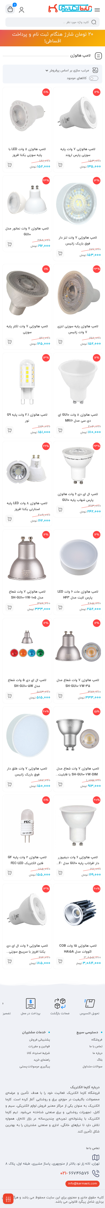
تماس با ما (95, 1046)
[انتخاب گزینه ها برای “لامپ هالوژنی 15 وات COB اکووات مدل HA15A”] (60, 961)
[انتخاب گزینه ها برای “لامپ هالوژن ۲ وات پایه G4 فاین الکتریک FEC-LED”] (9, 873)
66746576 (74, 1173)
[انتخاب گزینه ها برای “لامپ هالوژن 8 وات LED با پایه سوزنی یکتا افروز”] (9, 165)
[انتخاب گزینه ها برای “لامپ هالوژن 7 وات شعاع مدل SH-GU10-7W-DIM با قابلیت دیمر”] (60, 784)
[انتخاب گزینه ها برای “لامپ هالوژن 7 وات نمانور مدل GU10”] (9, 244)
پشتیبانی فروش (39, 1040)
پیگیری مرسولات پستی (35, 1066)
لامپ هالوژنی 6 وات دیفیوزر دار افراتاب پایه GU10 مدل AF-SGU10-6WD (78, 863)
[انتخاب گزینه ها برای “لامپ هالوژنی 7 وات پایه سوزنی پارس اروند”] (60, 165)
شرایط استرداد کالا (38, 1053)
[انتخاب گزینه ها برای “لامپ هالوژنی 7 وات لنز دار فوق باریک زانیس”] (60, 253)
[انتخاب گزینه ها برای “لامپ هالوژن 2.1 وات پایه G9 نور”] (9, 430)
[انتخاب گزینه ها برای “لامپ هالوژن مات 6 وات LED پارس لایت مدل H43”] (60, 607)
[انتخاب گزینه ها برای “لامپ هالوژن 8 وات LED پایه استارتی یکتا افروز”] (9, 519)
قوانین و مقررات (39, 1046)
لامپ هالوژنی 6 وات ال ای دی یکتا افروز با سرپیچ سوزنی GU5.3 (27, 952)
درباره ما (97, 1053)
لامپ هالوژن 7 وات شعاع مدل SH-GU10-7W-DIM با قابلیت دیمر (78, 775)
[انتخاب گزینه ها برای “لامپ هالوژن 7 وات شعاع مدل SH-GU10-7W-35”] (60, 696)
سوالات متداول (92, 1066)
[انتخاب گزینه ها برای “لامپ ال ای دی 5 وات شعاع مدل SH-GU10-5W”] (9, 696)
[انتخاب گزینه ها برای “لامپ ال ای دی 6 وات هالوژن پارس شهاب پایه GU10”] (60, 509)
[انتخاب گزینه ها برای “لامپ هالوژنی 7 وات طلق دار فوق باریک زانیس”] (9, 784)
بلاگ (99, 1060)
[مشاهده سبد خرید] (10, 9)
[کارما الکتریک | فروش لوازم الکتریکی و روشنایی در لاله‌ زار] (70, 9)
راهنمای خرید (42, 1060)
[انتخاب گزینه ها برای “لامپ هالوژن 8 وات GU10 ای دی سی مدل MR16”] (60, 430)
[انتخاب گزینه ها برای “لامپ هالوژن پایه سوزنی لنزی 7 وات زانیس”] (60, 342)
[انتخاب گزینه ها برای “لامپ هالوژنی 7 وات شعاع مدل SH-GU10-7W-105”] (9, 607)
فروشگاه (96, 1040)
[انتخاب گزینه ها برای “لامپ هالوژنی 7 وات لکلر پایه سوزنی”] (9, 342)
